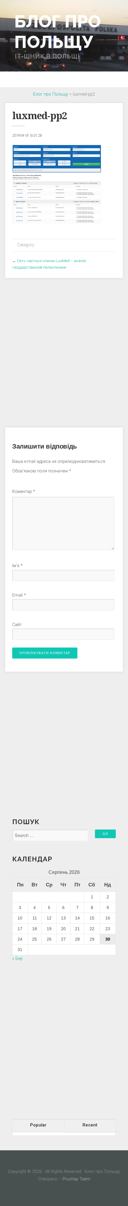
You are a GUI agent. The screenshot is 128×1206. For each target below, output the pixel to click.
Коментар (23, 491)
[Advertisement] (64, 349)
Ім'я (17, 565)
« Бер (17, 958)
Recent (89, 1125)
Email (19, 595)
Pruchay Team (76, 1179)
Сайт (17, 624)
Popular (38, 1125)
